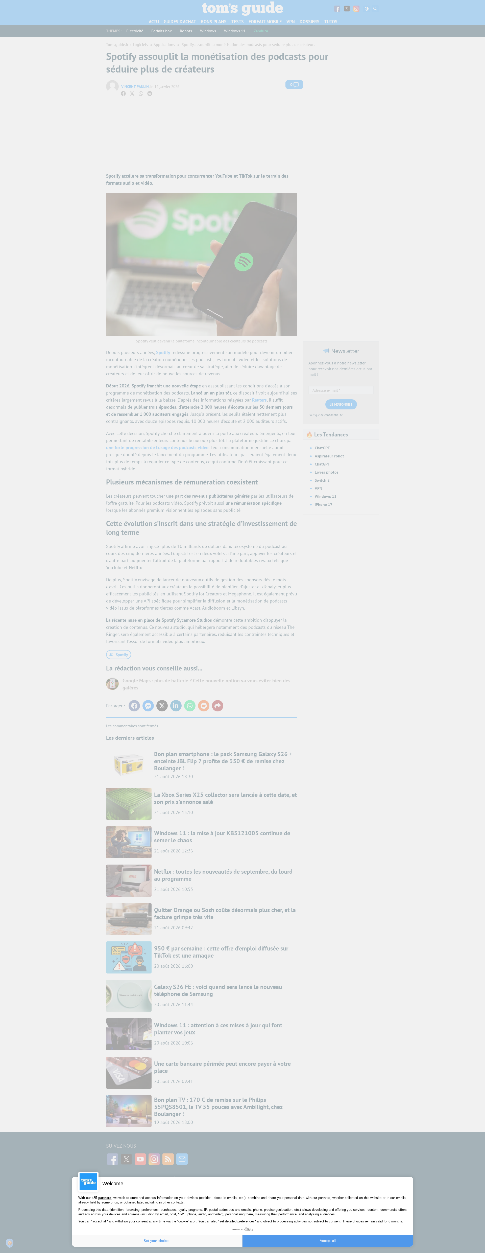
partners (104, 1198)
